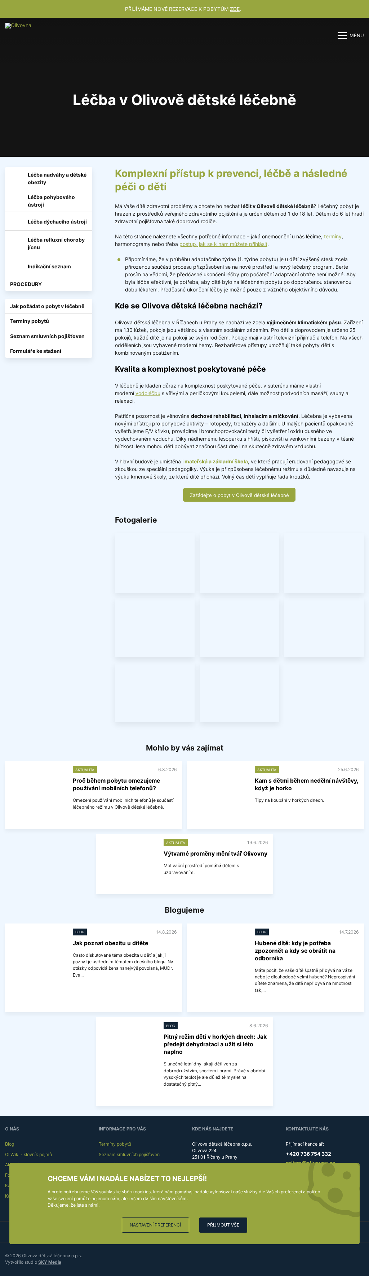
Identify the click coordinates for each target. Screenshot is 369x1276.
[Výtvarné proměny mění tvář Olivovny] (128, 860)
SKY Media (49, 1262)
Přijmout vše (223, 1225)
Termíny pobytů (29, 321)
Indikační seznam (49, 266)
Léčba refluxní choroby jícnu (56, 243)
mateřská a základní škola (216, 461)
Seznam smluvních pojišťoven (47, 336)
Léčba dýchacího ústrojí (57, 222)
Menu (357, 35)
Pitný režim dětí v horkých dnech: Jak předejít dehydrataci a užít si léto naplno (215, 1044)
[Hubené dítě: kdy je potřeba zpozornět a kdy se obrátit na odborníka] (219, 949)
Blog (9, 1144)
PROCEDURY (26, 284)
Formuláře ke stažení (35, 351)
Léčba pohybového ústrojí (51, 201)
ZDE (235, 9)
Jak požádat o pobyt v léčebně (47, 306)
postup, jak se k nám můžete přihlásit (223, 244)
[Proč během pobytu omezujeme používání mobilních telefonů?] (37, 787)
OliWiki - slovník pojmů (28, 1154)
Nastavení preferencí (155, 1225)
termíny (333, 236)
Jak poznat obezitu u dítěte (110, 943)
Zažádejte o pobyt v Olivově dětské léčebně (239, 495)
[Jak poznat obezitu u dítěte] (37, 949)
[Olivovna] (21, 35)
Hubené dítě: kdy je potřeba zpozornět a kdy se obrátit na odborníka (295, 951)
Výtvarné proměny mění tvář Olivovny (215, 853)
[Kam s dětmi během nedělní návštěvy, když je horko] (219, 787)
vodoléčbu (147, 393)
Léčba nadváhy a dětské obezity (57, 178)
